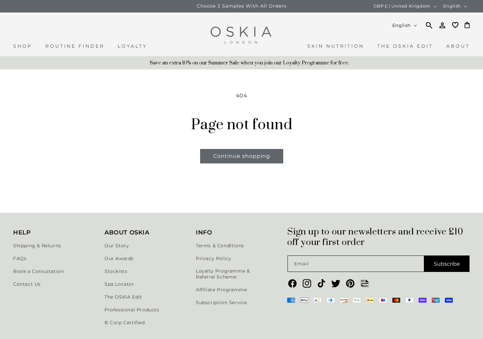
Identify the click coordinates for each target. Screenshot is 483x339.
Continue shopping (241, 156)
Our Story (116, 246)
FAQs (19, 258)
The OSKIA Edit (123, 297)
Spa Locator (119, 284)
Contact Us (27, 284)
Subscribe (447, 264)
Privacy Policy (213, 258)
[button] (23, 49)
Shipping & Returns (37, 246)
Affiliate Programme (221, 290)
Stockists (115, 271)
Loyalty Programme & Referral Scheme (223, 274)
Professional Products (131, 310)
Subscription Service (221, 302)
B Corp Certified (124, 323)
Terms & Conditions (220, 246)
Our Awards (119, 258)
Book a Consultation (38, 271)
